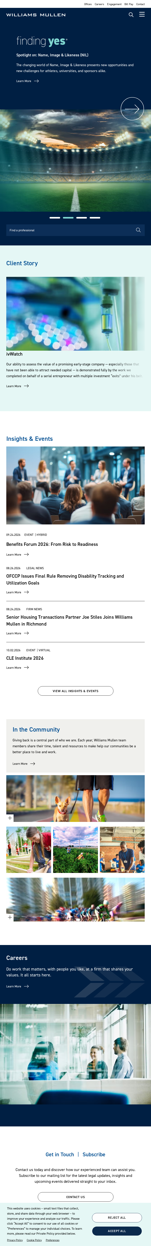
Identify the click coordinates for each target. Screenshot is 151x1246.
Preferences (52, 1240)
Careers (99, 4)
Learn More (23, 81)
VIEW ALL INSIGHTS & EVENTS (76, 691)
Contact (140, 4)
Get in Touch (60, 1154)
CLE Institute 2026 (25, 658)
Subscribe (94, 1154)
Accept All (117, 1231)
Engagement (114, 4)
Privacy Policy (15, 1240)
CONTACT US (75, 1197)
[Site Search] (131, 15)
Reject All (117, 1217)
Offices (88, 4)
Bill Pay (128, 4)
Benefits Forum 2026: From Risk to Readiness (52, 544)
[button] (55, 218)
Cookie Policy (34, 1240)
